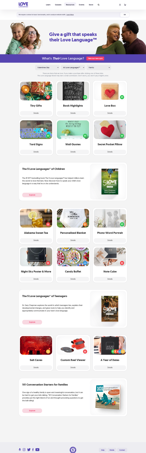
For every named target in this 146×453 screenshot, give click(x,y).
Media (112, 450)
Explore (32, 195)
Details (36, 113)
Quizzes (58, 5)
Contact (122, 450)
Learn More (70, 15)
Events (81, 5)
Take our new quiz (95, 58)
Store (91, 5)
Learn (48, 5)
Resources (70, 5)
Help (102, 450)
